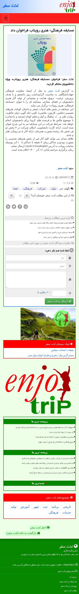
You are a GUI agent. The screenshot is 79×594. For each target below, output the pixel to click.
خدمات (66, 512)
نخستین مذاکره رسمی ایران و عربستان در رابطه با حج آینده (51, 473)
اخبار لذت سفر (38, 527)
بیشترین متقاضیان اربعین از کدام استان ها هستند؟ (54, 437)
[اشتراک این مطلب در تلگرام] (25, 206)
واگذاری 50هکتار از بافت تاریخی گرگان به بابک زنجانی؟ (53, 468)
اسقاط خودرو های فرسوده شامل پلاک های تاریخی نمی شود (51, 223)
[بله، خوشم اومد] (27, 195)
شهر (36, 506)
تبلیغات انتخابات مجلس (62, 350)
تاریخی (67, 506)
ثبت (45, 506)
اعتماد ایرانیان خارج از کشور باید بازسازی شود (55, 232)
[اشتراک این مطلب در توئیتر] (14, 206)
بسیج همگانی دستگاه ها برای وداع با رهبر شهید (56, 442)
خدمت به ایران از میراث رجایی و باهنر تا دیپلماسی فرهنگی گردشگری (48, 458)
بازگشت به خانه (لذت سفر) (21, 533)
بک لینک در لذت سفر (68, 581)
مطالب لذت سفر (70, 591)
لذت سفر (10, 5)
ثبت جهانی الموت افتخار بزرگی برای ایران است (55, 227)
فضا (15, 188)
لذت (57, 90)
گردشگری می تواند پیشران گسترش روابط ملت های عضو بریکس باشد (48, 463)
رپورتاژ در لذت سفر (69, 586)
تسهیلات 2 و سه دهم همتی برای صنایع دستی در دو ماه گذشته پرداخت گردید (45, 427)
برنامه (55, 506)
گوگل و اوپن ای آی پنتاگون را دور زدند (58, 237)
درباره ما (73, 577)
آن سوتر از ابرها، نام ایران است (61, 432)
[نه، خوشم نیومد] (12, 195)
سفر (50, 90)
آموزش (24, 506)
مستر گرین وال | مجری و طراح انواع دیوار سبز (51, 355)
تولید (53, 188)
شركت (41, 188)
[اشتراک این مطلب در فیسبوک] (19, 206)
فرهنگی (28, 188)
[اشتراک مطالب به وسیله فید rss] (8, 206)
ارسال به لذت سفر (58, 301)
